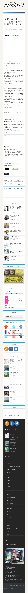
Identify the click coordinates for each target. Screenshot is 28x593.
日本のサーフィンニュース (12, 536)
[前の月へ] (16, 292)
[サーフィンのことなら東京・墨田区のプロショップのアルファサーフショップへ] (14, 8)
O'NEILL (8, 477)
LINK (6, 540)
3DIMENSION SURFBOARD (13, 461)
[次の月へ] (21, 292)
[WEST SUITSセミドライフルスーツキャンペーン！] (6, 260)
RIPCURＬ (9, 486)
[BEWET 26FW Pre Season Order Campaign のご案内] (6, 234)
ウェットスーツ (10, 514)
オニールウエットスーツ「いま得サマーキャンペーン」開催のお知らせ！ (16, 251)
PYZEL (8, 480)
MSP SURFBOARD (11, 475)
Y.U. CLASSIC (10, 503)
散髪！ (21, 184)
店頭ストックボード (11, 534)
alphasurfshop (12, 29)
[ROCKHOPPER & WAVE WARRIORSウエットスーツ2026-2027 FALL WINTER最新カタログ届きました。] (6, 219)
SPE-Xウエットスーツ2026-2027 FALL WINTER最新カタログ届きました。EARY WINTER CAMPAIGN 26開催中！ (16, 209)
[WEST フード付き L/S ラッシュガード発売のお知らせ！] (6, 241)
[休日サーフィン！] (6, 401)
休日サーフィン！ (13, 397)
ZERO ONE (9, 508)
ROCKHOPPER (10, 491)
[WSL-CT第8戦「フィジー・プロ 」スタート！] (6, 376)
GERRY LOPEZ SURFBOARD (13, 466)
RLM (8, 489)
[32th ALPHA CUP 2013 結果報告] (6, 388)
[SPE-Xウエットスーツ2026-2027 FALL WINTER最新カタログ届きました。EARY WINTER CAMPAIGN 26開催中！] (6, 210)
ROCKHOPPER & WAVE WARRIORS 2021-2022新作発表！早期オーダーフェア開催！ (13, 182)
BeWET (8, 463)
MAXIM (8, 472)
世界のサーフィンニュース (12, 528)
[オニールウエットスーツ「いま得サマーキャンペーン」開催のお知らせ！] (6, 254)
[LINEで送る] (15, 35)
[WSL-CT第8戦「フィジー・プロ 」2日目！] (6, 370)
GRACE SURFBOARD (11, 469)
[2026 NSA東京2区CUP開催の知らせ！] (6, 247)
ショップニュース (10, 520)
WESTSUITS (9, 500)
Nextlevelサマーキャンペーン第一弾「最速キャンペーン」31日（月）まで (16, 360)
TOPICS (8, 494)
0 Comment (7, 31)
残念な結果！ (13, 391)
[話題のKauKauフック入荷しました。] (6, 227)
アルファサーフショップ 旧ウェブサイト (12, 415)
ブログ (8, 525)
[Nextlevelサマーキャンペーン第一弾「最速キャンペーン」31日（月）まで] (6, 363)
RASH (8, 483)
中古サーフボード (10, 531)
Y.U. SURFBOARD (11, 506)
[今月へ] (19, 292)
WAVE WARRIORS (11, 497)
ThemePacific (21, 591)
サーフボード (9, 517)
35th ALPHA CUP (11, 307)
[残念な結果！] (6, 395)
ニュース (9, 522)
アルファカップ (10, 511)
